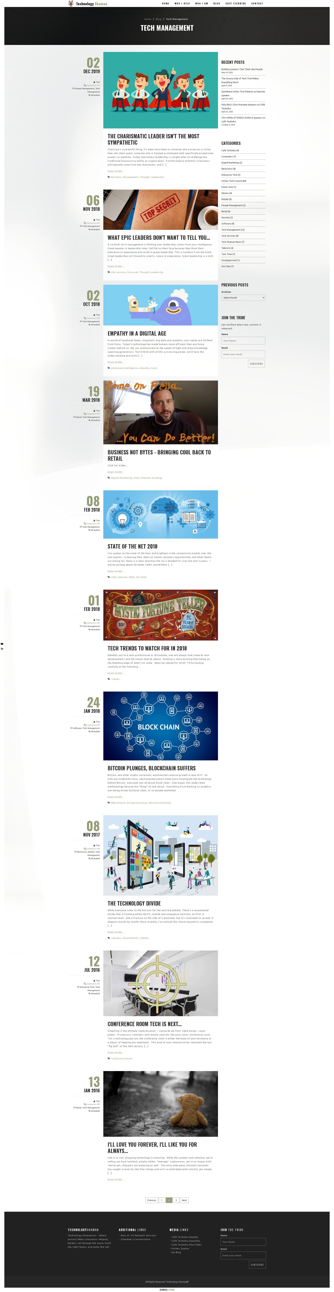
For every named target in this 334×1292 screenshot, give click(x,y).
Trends (115, 679)
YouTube (225, 266)
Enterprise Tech (87, 987)
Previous (151, 1200)
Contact (257, 3)
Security (225, 217)
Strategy (157, 478)
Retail (79, 417)
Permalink (95, 95)
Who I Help (182, 3)
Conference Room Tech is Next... (145, 1024)
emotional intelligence (124, 368)
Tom (98, 82)
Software (77, 728)
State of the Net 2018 (132, 546)
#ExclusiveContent (160, 803)
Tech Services (228, 236)
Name (224, 334)
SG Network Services (143, 1235)
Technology (91, 3)
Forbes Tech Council (231, 181)
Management (130, 177)
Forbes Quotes (180, 1248)
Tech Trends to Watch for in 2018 (147, 648)
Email (224, 348)
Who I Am (201, 3)
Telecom (225, 248)
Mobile (91, 852)
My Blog (176, 1252)
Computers (227, 156)
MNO (132, 577)
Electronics (82, 852)
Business (116, 177)
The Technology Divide (134, 903)
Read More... (116, 171)
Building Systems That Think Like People (242, 69)
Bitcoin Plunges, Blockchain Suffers (152, 768)
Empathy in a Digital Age (137, 333)
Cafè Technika (228, 150)
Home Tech (227, 187)
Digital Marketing (121, 478)
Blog (216, 3)
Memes (225, 193)
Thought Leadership (152, 177)
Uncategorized (229, 260)
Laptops (116, 938)
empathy (145, 368)
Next (184, 1200)
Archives (226, 292)
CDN (113, 577)
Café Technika (236, 3)
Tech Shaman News (231, 242)
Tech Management (91, 226)
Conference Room (122, 1058)
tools (154, 368)
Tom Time (226, 254)
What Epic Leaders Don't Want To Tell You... (159, 237)
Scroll (167, 1289)
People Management (84, 88)
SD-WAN (141, 577)
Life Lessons (118, 272)
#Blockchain (118, 803)
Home (165, 3)
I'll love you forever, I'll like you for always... (152, 1147)
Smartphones (130, 938)
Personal (132, 272)
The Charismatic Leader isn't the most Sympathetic (153, 139)
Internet (123, 577)
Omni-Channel (142, 478)
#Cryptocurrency (137, 803)
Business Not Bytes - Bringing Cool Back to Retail (159, 455)
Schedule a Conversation (136, 1239)
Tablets (144, 938)
